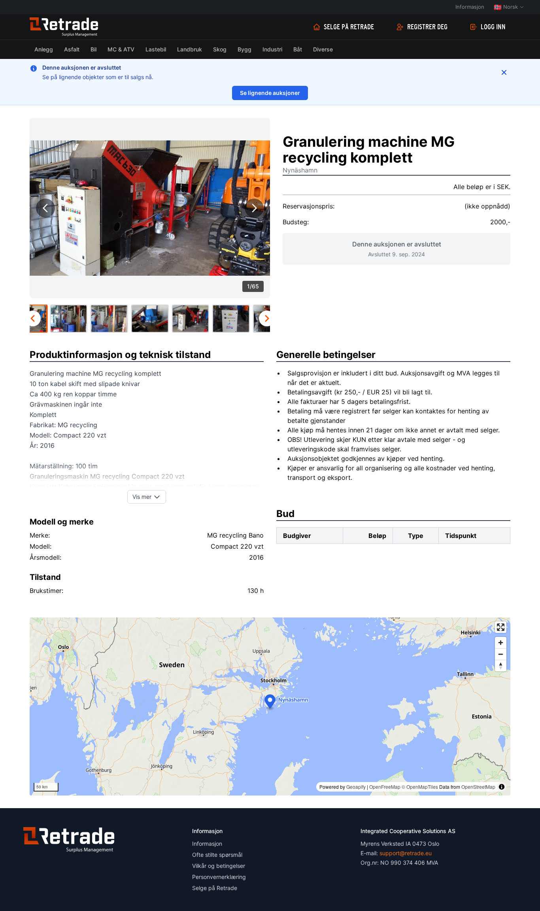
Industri (272, 49)
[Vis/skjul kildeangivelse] (501, 787)
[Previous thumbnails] (33, 318)
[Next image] (254, 208)
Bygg (244, 49)
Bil (93, 49)
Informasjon (469, 7)
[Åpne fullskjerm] (500, 627)
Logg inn (493, 27)
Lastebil (155, 49)
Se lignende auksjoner (270, 92)
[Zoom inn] (500, 642)
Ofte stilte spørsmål (217, 854)
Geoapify (356, 786)
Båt (297, 49)
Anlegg (43, 49)
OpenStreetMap (478, 786)
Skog (220, 49)
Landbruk (189, 49)
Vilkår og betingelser (218, 865)
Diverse (323, 49)
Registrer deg (427, 27)
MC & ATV (121, 49)
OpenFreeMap (384, 786)
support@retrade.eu (406, 853)
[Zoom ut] (500, 654)
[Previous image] (45, 208)
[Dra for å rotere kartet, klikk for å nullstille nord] (500, 665)
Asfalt (71, 49)
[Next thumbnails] (267, 318)
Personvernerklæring (219, 876)
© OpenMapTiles (420, 786)
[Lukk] (504, 72)
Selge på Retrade (349, 27)
